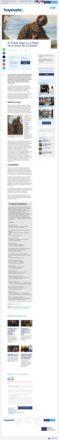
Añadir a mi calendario (25, 62)
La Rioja (14, 306)
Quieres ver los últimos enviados (46, 68)
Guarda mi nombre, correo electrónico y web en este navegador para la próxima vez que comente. (18, 395)
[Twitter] (10, 379)
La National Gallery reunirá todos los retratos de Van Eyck (26, 331)
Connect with (11, 377)
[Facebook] (8, 379)
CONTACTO (47, 2)
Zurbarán (26, 308)
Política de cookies (38, 419)
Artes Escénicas (29, 422)
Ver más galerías (46, 123)
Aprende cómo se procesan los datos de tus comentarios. (16, 412)
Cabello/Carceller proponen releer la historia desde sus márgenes (26, 356)
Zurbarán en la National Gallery (13, 354)
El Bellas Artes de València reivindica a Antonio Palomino (12, 331)
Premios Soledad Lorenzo (20, 422)
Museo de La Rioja (21, 306)
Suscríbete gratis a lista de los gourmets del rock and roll (47, 144)
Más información (13, 66)
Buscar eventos (43, 137)
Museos (15, 304)
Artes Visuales (19, 419)
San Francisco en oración (17, 308)
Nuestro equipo (37, 423)
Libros (18, 423)
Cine (27, 421)
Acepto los (12, 407)
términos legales (14, 407)
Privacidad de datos (37, 422)
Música (27, 419)
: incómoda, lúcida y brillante (46, 140)
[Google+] (13, 379)
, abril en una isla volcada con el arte (47, 152)
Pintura (11, 58)
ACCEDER (54, 2)
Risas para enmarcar (46, 147)
